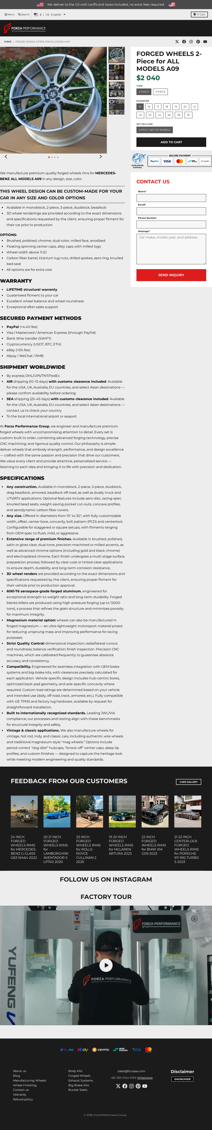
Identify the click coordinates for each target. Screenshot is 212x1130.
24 (159, 114)
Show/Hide (182, 1079)
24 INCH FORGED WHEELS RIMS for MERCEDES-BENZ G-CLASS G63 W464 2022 (24, 847)
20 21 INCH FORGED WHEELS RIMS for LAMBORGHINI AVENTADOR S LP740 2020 (55, 849)
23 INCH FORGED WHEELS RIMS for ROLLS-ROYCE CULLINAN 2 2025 (88, 849)
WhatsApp (145, 1078)
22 (140, 114)
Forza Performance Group (110, 1115)
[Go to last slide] (6, 157)
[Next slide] (101, 157)
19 (176, 106)
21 (194, 106)
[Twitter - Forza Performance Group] (177, 41)
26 (169, 114)
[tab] (49, 157)
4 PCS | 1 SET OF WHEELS (154, 129)
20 (185, 106)
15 (140, 106)
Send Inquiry (171, 275)
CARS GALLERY (189, 781)
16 (149, 106)
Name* (142, 191)
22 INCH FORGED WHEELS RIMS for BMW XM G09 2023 (154, 845)
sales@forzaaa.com (131, 1071)
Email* (142, 204)
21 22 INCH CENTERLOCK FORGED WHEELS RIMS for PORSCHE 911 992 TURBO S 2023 (186, 849)
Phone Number (147, 218)
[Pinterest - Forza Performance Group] (198, 41)
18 (167, 106)
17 (158, 106)
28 (178, 114)
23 (149, 114)
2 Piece (144, 91)
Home (7, 41)
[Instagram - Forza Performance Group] (191, 41)
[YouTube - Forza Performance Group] (205, 41)
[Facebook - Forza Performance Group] (184, 41)
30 (188, 114)
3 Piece (160, 91)
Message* (144, 231)
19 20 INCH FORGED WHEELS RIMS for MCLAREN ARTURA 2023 (121, 845)
